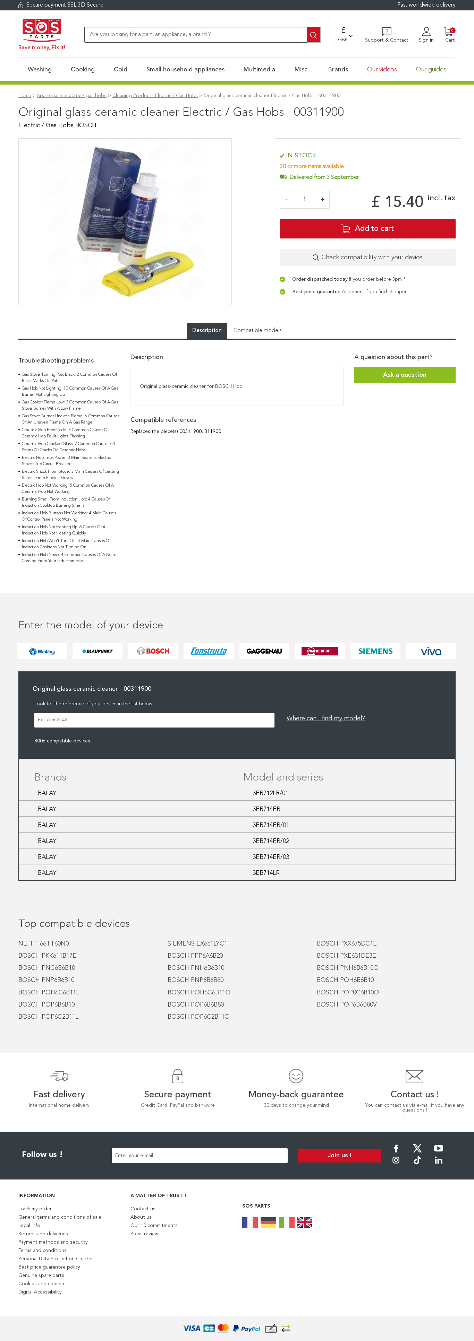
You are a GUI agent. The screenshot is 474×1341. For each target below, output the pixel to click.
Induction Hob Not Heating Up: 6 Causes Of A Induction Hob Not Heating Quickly (63, 530)
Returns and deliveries (43, 1233)
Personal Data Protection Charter (55, 1258)
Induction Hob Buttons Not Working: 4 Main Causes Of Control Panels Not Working (69, 516)
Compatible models (258, 330)
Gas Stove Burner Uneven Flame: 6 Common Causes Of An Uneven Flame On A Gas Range (70, 419)
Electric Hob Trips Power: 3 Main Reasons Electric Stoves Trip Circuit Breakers (66, 461)
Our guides (431, 70)
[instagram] (395, 1165)
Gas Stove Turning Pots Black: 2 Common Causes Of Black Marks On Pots (69, 378)
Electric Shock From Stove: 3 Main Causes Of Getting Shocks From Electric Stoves (70, 475)
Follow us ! (42, 1155)
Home (24, 95)
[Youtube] (438, 1153)
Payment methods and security (53, 1242)
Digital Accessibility (40, 1292)
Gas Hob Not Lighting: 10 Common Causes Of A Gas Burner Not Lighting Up (70, 391)
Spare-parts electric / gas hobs (72, 95)
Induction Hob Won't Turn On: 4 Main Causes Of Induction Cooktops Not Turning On (66, 544)
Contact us (142, 1209)
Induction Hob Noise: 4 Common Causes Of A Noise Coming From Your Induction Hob (69, 558)
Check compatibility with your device (372, 257)
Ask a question (404, 375)
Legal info (29, 1225)
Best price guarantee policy (49, 1267)
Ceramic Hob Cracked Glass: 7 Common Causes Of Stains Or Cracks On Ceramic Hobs (68, 447)
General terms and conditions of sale (59, 1217)
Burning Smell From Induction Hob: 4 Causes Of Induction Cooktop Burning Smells (66, 502)
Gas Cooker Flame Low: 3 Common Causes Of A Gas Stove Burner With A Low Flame (70, 405)
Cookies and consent (42, 1283)
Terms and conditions (42, 1250)
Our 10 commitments (154, 1225)
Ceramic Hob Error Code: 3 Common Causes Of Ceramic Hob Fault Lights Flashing (65, 433)
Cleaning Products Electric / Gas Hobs (155, 95)
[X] (417, 1153)
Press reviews (145, 1233)
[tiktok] (417, 1165)
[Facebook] (395, 1153)
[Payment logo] (237, 1329)
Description (207, 330)
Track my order (35, 1209)
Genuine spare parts (41, 1275)
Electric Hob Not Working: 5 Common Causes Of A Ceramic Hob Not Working (68, 489)
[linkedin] (438, 1165)
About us (141, 1217)
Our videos (382, 70)
